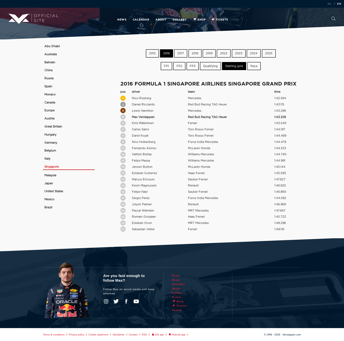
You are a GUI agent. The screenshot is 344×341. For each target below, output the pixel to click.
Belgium (50, 150)
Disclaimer (119, 334)
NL (330, 4)
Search (333, 20)
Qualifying (210, 66)
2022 (223, 53)
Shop (201, 19)
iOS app (159, 334)
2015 (152, 53)
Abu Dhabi (52, 46)
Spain (48, 86)
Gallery (180, 19)
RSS (144, 334)
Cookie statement (98, 334)
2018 (195, 53)
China (48, 70)
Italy (47, 158)
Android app (178, 334)
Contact (133, 334)
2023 (238, 53)
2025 (269, 53)
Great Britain (53, 126)
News (121, 19)
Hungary (50, 134)
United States (53, 191)
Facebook (126, 301)
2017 (180, 53)
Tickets (222, 19)
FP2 (179, 66)
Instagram (106, 301)
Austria (49, 118)
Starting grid (234, 66)
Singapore (51, 166)
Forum (176, 297)
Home (176, 275)
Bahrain (49, 62)
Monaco (50, 94)
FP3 (192, 66)
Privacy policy (76, 334)
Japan (48, 183)
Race (253, 66)
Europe (49, 110)
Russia (49, 78)
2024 (253, 53)
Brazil (48, 207)
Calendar (141, 19)
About (161, 19)
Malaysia (50, 175)
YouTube (136, 301)
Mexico (49, 199)
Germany (50, 142)
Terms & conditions (53, 334)
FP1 (166, 66)
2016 (166, 53)
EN (339, 4)
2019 (209, 53)
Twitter (116, 301)
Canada (49, 102)
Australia (50, 54)
